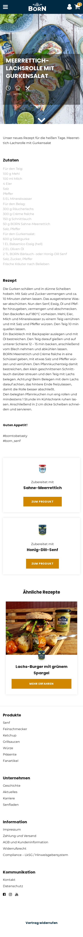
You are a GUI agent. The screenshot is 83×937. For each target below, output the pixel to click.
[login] (70, 7)
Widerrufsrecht (14, 848)
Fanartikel (10, 761)
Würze (8, 748)
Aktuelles (10, 792)
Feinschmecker (15, 729)
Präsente (10, 754)
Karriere (9, 798)
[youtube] (16, 894)
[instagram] (10, 894)
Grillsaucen (11, 742)
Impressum (12, 829)
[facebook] (4, 894)
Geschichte (11, 785)
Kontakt (9, 880)
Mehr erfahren (41, 684)
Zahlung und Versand (19, 836)
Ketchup (9, 735)
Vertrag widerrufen (42, 923)
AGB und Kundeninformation (25, 842)
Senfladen (11, 804)
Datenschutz (13, 886)
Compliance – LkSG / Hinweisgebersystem (35, 855)
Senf (6, 723)
